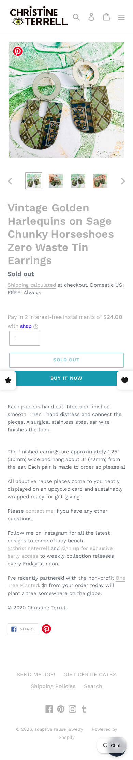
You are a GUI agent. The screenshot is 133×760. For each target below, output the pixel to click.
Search (93, 686)
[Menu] (121, 16)
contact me (40, 511)
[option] (34, 180)
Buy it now (66, 378)
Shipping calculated (32, 285)
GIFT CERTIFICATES (89, 674)
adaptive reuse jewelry (58, 729)
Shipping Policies (53, 686)
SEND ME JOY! (36, 674)
